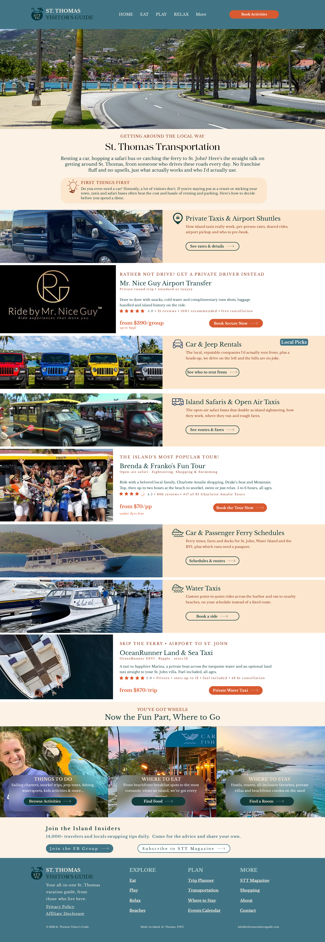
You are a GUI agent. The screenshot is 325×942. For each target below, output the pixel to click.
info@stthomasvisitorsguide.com (258, 926)
